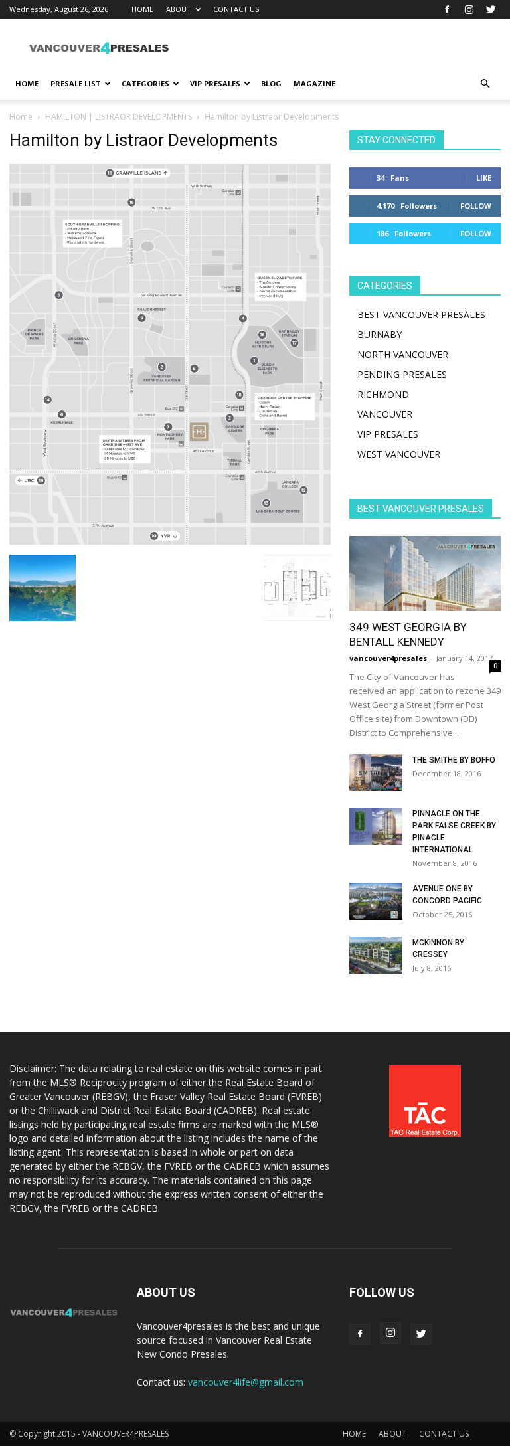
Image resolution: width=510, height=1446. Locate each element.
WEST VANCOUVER (398, 454)
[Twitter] (491, 9)
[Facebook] (447, 9)
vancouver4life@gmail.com (245, 1382)
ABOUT (178, 9)
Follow (475, 206)
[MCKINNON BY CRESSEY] (375, 955)
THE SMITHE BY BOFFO (453, 760)
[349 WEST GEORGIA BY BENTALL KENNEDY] (425, 573)
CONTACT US (236, 9)
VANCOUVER (384, 414)
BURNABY (379, 334)
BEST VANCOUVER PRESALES (421, 314)
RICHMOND (383, 394)
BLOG (271, 83)
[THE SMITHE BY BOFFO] (375, 772)
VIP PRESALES (215, 83)
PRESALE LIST (75, 83)
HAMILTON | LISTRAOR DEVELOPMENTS (118, 116)
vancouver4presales (388, 658)
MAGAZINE (314, 83)
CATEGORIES (145, 83)
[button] (485, 84)
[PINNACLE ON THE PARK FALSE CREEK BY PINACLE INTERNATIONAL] (375, 826)
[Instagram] (469, 9)
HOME (142, 9)
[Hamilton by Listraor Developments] (170, 541)
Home (21, 116)
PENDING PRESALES (402, 374)
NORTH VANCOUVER (402, 354)
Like (483, 178)
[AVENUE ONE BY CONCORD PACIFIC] (375, 901)
